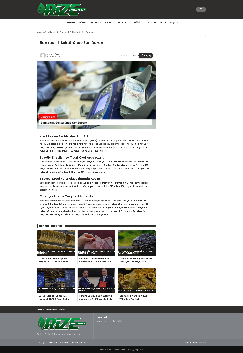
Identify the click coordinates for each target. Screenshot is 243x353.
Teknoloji (124, 22)
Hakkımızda (109, 321)
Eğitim (137, 22)
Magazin (150, 22)
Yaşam (174, 22)
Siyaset (109, 22)
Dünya (83, 22)
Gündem (70, 22)
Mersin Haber (105, 349)
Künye (99, 321)
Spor (163, 22)
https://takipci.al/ (135, 349)
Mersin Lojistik (119, 349)
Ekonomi (96, 22)
